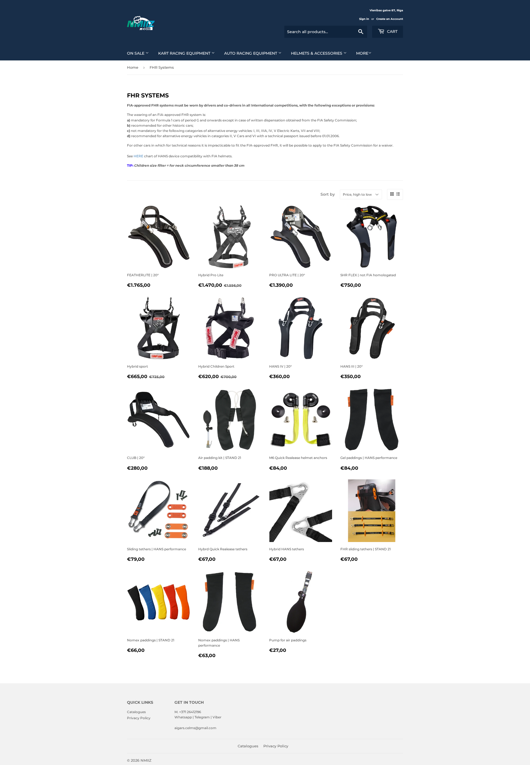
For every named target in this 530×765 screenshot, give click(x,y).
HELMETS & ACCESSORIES (317, 53)
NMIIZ (146, 760)
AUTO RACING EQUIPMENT (251, 53)
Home (132, 67)
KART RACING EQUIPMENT (184, 53)
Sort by (327, 194)
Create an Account (389, 19)
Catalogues (136, 712)
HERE (138, 156)
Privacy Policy (138, 718)
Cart (392, 31)
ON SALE (136, 53)
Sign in (364, 19)
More (362, 53)
